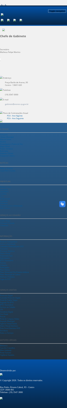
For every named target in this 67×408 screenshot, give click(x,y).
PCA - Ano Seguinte (15, 118)
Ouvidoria (3, 203)
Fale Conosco (5, 208)
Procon (2, 316)
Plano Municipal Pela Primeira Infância (14, 272)
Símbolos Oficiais (6, 153)
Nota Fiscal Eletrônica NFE (10, 328)
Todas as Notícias (6, 168)
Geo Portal (4, 314)
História (3, 142)
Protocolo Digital (6, 295)
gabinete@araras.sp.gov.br (17, 104)
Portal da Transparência (8, 242)
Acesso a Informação (8, 244)
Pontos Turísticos (6, 149)
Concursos (4, 249)
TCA (2, 196)
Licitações (3, 265)
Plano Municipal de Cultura (10, 274)
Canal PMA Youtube (7, 171)
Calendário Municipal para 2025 (12, 246)
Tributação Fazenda (7, 223)
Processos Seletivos (7, 251)
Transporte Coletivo (7, 156)
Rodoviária (4, 151)
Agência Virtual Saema (8, 324)
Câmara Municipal (7, 137)
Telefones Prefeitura (7, 277)
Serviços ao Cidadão (7, 307)
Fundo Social (5, 199)
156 (1, 309)
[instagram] (10, 19)
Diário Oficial (5, 253)
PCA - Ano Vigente (15, 115)
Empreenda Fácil (6, 256)
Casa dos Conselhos (7, 348)
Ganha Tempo (5, 221)
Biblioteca (3, 346)
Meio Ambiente (5, 350)
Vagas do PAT (5, 279)
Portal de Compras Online (9, 319)
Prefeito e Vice (5, 187)
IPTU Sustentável (6, 260)
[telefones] (23, 19)
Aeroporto (4, 135)
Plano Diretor (5, 270)
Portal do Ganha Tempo (8, 300)
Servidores (4, 331)
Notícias (3, 263)
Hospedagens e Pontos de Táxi (11, 144)
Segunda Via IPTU (7, 302)
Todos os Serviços (7, 333)
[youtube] (16, 19)
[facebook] (4, 19)
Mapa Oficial (5, 146)
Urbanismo (4, 225)
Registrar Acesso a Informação (11, 206)
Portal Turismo (5, 353)
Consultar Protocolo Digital (10, 298)
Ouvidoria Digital (6, 312)
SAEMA (3, 194)
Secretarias (4, 189)
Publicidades (4, 267)
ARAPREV (4, 192)
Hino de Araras (5, 139)
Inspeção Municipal (7, 321)
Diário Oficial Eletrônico (9, 326)
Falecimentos (5, 258)
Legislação (4, 201)
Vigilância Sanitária (7, 355)
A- (6, 4)
